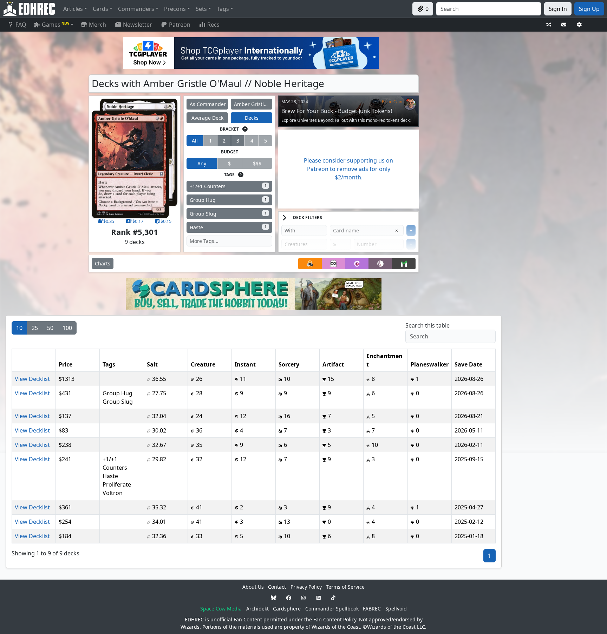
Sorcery (289, 364)
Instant (245, 364)
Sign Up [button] (589, 9)
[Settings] (579, 24)
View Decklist (32, 379)
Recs (213, 24)
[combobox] (488, 8)
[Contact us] (563, 24)
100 (67, 328)
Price (65, 364)
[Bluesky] (273, 597)
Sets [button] (201, 9)
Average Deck (207, 117)
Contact (277, 586)
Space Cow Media (221, 608)
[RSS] (318, 597)
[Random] (548, 24)
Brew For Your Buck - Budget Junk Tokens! (336, 111)
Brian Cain (392, 102)
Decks (252, 117)
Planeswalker (430, 364)
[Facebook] (289, 597)
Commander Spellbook (332, 608)
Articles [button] (73, 9)
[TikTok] (333, 597)
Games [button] (55, 24)
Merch (96, 24)
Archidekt (257, 608)
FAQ (20, 24)
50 (50, 328)
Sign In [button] (558, 9)
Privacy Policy (306, 586)
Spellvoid (396, 608)
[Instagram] (303, 597)
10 (19, 328)
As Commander (208, 104)
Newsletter (137, 24)
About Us (253, 586)
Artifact (333, 364)
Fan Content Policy (334, 619)
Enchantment (384, 360)
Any (201, 163)
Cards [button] (100, 9)
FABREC (372, 608)
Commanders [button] (136, 9)
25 (35, 328)
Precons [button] (175, 9)
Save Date (468, 364)
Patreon (179, 24)
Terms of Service (345, 586)
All (195, 140)
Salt (152, 364)
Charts (102, 263)
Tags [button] (223, 9)
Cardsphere (287, 608)
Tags (109, 364)
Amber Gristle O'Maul (253, 104)
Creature (203, 364)
